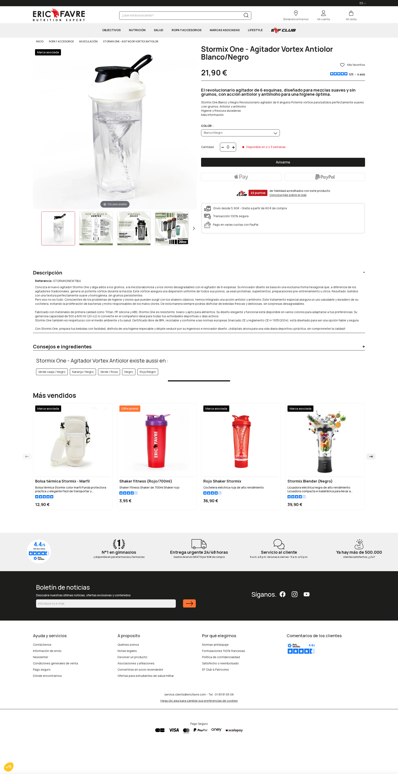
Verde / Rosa (109, 372)
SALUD (158, 30)
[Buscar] (246, 16)
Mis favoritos (356, 65)
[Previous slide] (27, 456)
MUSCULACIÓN (88, 41)
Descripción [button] (47, 273)
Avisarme (283, 162)
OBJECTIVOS (111, 30)
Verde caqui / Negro (52, 372)
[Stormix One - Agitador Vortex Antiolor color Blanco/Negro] (58, 228)
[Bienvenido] (59, 14)
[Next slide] (370, 456)
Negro (128, 372)
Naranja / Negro (83, 372)
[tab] (199, 269)
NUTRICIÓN (137, 30)
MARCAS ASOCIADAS (225, 30)
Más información (212, 115)
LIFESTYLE (255, 30)
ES (362, 3)
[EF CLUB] (283, 30)
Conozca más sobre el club (288, 195)
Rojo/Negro (148, 372)
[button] (9, 767)
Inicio (40, 41)
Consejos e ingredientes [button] (62, 346)
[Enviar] (189, 606)
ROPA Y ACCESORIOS (186, 30)
